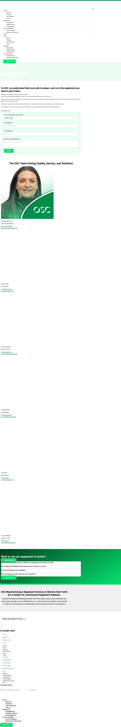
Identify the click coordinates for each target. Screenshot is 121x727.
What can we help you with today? (13, 115)
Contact (5, 646)
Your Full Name (8, 131)
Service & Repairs (9, 28)
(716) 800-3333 (7, 631)
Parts (5, 34)
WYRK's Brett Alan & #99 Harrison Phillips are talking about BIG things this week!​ (27, 562)
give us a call (20, 107)
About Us (9, 12)
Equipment (7, 20)
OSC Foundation (10, 16)
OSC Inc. (9, 18)
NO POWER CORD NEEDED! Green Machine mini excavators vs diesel (23, 566)
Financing (9, 14)
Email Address (8, 122)
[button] (5, 111)
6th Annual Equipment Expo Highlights (13, 570)
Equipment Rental (11, 24)
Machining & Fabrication (12, 32)
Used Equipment (10, 26)
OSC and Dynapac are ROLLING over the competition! (18, 574)
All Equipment (10, 22)
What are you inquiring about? (12, 139)
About (5, 10)
